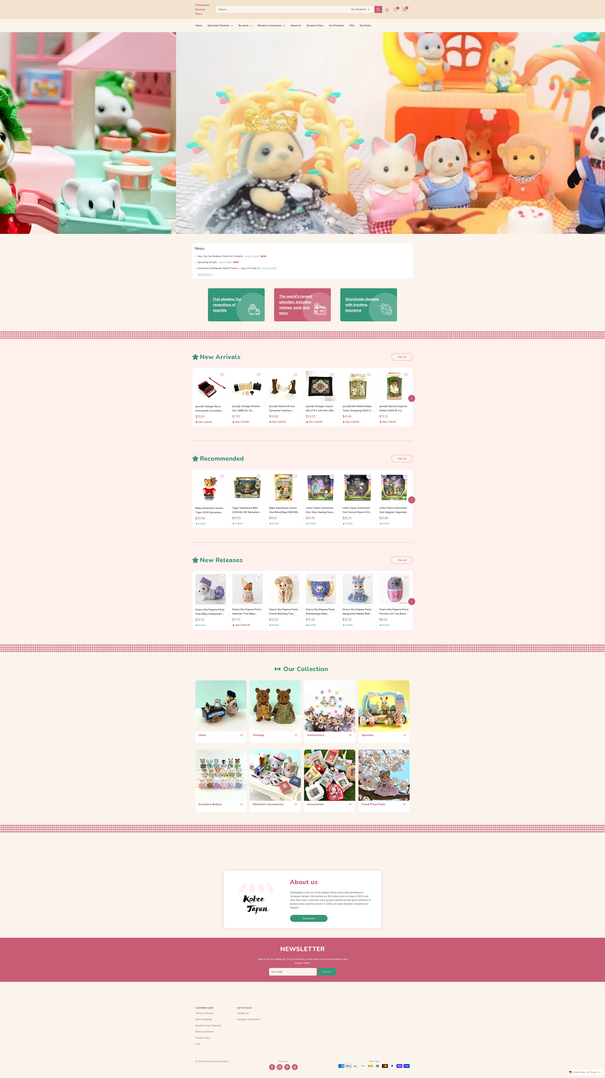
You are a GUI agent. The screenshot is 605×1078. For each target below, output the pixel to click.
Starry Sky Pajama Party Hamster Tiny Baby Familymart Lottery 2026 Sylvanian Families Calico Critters (247, 612)
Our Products (336, 25)
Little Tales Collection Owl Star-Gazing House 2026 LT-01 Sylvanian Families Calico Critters (320, 510)
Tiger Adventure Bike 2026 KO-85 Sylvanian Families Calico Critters (246, 510)
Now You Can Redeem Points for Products (220, 256)
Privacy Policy (202, 1037)
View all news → (205, 274)
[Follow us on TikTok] (295, 1067)
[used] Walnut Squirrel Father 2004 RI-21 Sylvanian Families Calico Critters (393, 409)
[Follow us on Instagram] (280, 1067)
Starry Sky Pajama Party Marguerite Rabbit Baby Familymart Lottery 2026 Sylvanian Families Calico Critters (358, 612)
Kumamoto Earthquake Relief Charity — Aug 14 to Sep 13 (229, 268)
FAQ (352, 25)
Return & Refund (204, 1031)
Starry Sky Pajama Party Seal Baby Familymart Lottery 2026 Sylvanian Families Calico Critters (209, 612)
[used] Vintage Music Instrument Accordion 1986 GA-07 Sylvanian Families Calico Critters (209, 409)
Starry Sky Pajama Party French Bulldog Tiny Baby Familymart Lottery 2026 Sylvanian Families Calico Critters (284, 612)
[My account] (387, 9)
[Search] (378, 9)
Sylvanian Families (218, 25)
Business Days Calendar (208, 1025)
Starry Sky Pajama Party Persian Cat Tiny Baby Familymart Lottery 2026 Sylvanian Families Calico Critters (394, 612)
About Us (296, 25)
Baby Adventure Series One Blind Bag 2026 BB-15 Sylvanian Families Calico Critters (284, 510)
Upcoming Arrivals (207, 262)
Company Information (248, 1019)
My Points (365, 25)
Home (198, 25)
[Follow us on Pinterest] (287, 1067)
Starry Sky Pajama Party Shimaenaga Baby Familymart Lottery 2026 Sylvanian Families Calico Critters (321, 612)
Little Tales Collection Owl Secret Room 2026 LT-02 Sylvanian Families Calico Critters (357, 510)
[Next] (411, 398)
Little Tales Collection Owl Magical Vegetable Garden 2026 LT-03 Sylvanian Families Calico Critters (393, 510)
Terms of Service (204, 1013)
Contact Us (243, 1013)
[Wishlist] (395, 9)
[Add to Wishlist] (222, 374)
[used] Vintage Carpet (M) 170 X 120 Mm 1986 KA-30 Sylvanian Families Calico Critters (320, 409)
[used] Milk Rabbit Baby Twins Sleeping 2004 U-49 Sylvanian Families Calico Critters (357, 409)
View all (402, 357)
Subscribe (326, 972)
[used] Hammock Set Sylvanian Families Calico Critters (282, 409)
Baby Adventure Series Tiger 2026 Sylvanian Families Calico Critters (209, 510)
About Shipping (203, 1019)
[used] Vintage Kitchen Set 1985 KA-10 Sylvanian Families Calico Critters (246, 409)
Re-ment (243, 25)
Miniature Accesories (270, 25)
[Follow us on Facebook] (272, 1067)
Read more (308, 918)
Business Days (315, 25)
